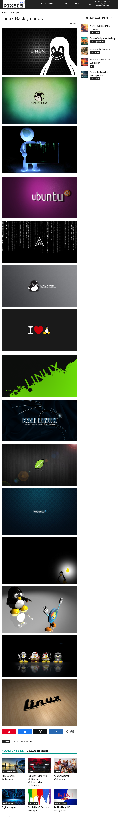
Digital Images (9, 807)
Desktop (33, 803)
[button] (101, 3)
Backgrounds (9, 771)
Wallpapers (26, 741)
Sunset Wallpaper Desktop (103, 38)
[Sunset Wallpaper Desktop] (84, 41)
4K (92, 66)
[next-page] (9, 816)
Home (5, 12)
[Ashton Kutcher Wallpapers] (65, 765)
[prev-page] (4, 816)
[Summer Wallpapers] (84, 51)
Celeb (57, 771)
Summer (95, 52)
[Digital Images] (13, 797)
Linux (15, 741)
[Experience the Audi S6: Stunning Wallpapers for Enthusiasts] (39, 765)
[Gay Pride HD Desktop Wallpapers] (39, 797)
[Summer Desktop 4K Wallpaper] (84, 62)
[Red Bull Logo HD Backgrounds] (65, 797)
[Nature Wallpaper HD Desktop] (84, 28)
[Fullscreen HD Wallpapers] (13, 765)
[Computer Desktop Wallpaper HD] (84, 74)
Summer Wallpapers (100, 49)
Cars (31, 771)
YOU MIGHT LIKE (13, 750)
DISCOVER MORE (37, 750)
